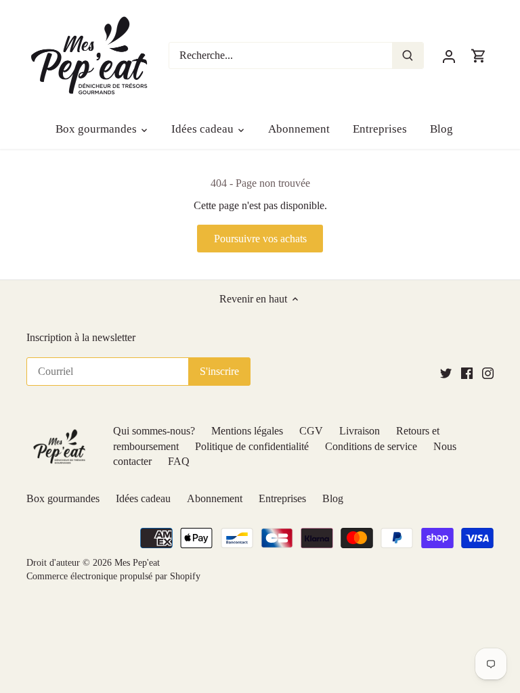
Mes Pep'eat (137, 562)
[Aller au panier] (479, 55)
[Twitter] (446, 372)
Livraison (359, 431)
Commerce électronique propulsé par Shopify (113, 576)
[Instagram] (488, 372)
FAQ (179, 461)
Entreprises (282, 498)
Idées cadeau (143, 498)
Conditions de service (371, 446)
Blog (332, 498)
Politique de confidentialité (252, 446)
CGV (311, 431)
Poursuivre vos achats (260, 238)
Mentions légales (247, 431)
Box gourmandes (63, 498)
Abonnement (214, 498)
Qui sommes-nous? (154, 431)
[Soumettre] (407, 55)
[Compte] (449, 55)
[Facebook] (467, 372)
